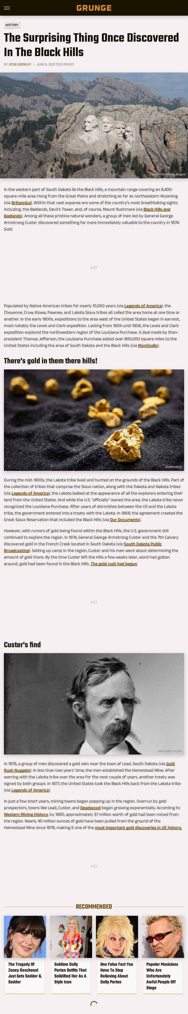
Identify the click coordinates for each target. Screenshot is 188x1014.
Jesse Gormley (20, 64)
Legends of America (143, 305)
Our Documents (124, 519)
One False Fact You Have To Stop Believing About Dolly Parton (116, 973)
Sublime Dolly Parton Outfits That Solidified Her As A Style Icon (70, 973)
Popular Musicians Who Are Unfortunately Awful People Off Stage (162, 976)
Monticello (148, 345)
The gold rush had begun (114, 563)
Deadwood (90, 807)
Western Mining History (26, 814)
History (11, 25)
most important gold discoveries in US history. (138, 827)
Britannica (21, 202)
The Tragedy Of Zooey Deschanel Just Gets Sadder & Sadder (24, 973)
